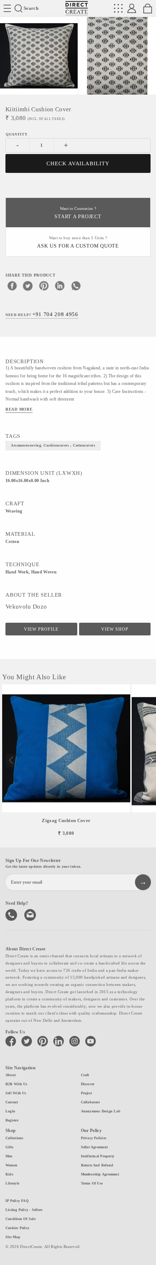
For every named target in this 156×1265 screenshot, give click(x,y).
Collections (14, 1138)
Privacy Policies (94, 1138)
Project (86, 1093)
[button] (151, 760)
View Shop (114, 629)
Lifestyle (12, 1183)
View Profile (41, 629)
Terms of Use (92, 1183)
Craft (85, 1075)
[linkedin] (59, 285)
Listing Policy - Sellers (23, 1210)
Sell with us (15, 1093)
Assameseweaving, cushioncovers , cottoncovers (53, 445)
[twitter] (27, 285)
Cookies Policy (17, 1228)
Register (12, 1120)
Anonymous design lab (100, 1111)
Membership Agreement (100, 1174)
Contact (11, 1102)
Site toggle (7, 8)
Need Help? (41, 314)
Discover (88, 1084)
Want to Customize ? (77, 213)
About (10, 1075)
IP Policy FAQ (17, 1201)
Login (10, 1111)
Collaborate (90, 1102)
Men (9, 1156)
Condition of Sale (20, 1219)
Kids (9, 1174)
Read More (19, 409)
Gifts (9, 1147)
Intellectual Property (98, 1156)
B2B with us (16, 1084)
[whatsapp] (75, 285)
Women (11, 1165)
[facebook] (12, 285)
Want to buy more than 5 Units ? (78, 242)
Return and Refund (97, 1165)
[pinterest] (43, 285)
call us (12, 914)
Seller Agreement (94, 1147)
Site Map (12, 1237)
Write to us (30, 914)
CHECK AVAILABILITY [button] (78, 163)
